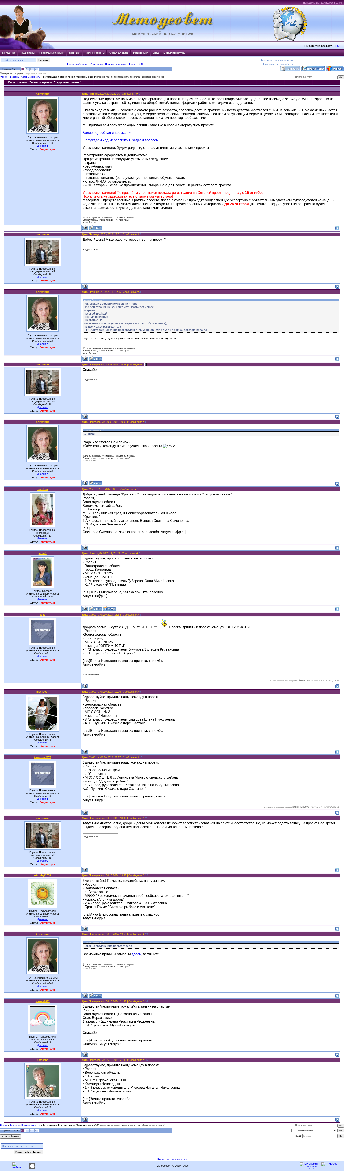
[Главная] (163, 29)
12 (146, 875)
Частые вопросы (95, 52)
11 (146, 818)
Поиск (131, 64)
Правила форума (115, 64)
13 (146, 934)
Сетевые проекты (30, 77)
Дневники (74, 52)
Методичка (8, 52)
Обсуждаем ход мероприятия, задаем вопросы (121, 140)
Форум (3, 77)
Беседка (14, 77)
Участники (96, 64)
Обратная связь (118, 52)
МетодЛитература (174, 52)
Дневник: (42, 145)
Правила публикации (51, 52)
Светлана (41, 73)
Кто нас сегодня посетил (172, 1159)
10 (140, 757)
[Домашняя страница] (109, 608)
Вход (156, 52)
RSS (337, 46)
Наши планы (27, 52)
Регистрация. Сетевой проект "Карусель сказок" (69, 77)
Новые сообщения (77, 64)
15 (146, 1059)
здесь (136, 954)
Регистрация (140, 52)
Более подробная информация (107, 133)
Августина (30, 73)
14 (146, 1001)
